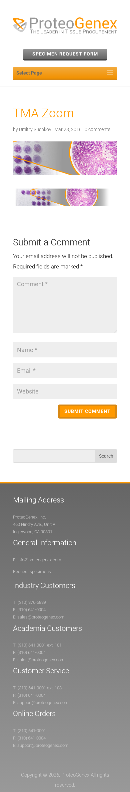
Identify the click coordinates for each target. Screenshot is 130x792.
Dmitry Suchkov (35, 129)
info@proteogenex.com (39, 559)
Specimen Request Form (65, 53)
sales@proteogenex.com (41, 616)
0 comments (97, 129)
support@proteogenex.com (43, 702)
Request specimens (32, 571)
